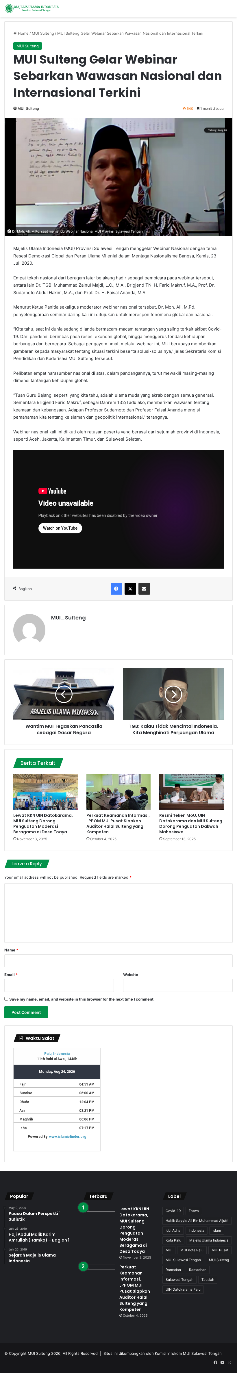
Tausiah (207, 1279)
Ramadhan (197, 1270)
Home (23, 33)
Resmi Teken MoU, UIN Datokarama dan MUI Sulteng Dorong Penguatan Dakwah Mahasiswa (190, 823)
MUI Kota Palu (191, 1250)
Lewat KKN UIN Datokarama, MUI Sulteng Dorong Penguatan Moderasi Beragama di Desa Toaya (43, 823)
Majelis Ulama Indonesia (209, 1240)
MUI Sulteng (43, 33)
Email (11, 974)
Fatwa (194, 1211)
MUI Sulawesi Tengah (183, 1260)
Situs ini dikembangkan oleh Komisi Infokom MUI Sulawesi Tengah (162, 1353)
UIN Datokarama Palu (183, 1289)
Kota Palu (173, 1240)
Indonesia (196, 1230)
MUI (169, 1250)
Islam (216, 1230)
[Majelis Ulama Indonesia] (31, 8)
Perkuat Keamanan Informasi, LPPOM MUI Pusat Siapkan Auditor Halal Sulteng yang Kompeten (118, 823)
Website (130, 974)
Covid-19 (173, 1211)
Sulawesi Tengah (179, 1279)
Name (11, 950)
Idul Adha (173, 1230)
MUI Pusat (220, 1250)
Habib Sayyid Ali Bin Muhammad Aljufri (197, 1220)
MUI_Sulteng (28, 108)
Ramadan (173, 1270)
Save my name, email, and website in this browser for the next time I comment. (82, 999)
